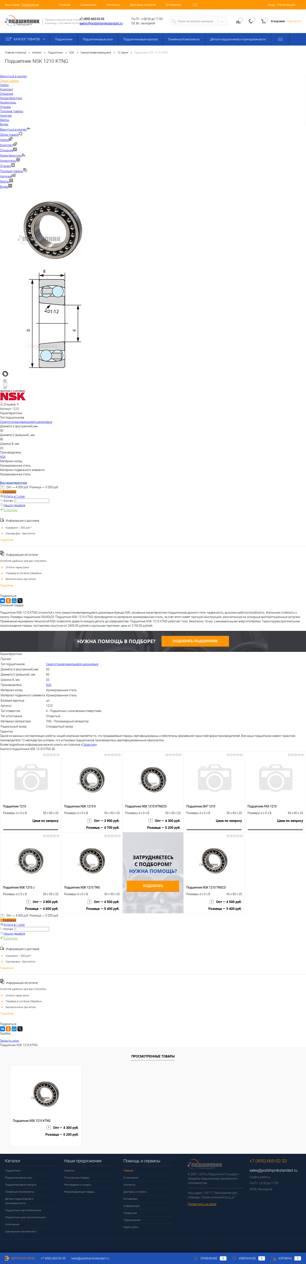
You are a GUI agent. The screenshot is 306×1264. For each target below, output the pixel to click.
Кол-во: (9, 500)
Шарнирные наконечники (20, 1231)
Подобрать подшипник (195, 641)
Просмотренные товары (153, 1056)
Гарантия (88, 744)
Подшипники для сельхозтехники (25, 1217)
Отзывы (5, 166)
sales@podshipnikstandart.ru (101, 23)
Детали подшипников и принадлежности (238, 39)
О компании (88, 4)
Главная (64, 4)
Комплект (6, 145)
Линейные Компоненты (184, 39)
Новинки (69, 1170)
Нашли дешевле (14, 505)
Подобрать (153, 885)
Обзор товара (9, 134)
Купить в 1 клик (14, 496)
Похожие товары (11, 171)
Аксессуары (8, 160)
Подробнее (7, 539)
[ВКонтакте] (2, 600)
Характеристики (11, 155)
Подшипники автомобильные (23, 1210)
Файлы (4, 181)
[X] (19, 600)
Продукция (130, 1213)
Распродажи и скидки (77, 1184)
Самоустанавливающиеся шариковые (26, 422)
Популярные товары (76, 1177)
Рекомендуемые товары (79, 1191)
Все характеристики (13, 482)
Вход (271, 4)
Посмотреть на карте (202, 1204)
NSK (3, 456)
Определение (30, 4)
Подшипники (63, 39)
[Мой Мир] (14, 600)
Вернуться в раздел (13, 129)
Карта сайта (130, 1227)
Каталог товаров (27, 39)
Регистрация (286, 4)
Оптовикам (173, 4)
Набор (4, 140)
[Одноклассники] (8, 600)
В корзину (9, 491)
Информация (131, 1205)
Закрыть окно (9, 1040)
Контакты (113, 4)
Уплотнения (12, 1224)
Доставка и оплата (143, 4)
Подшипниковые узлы (98, 39)
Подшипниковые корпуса (140, 39)
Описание (6, 150)
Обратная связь (22, 1258)
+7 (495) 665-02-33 (92, 19)
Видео (4, 186)
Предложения (132, 1220)
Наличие (6, 176)
